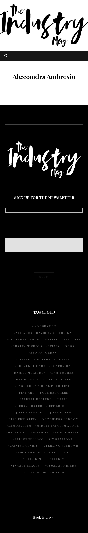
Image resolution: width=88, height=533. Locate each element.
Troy (65, 452)
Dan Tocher (62, 372)
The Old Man (29, 452)
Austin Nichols (28, 346)
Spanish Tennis (23, 445)
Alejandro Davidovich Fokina (44, 333)
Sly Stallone (60, 439)
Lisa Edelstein (23, 419)
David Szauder (57, 379)
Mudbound (17, 432)
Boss (70, 346)
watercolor (34, 472)
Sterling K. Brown (61, 445)
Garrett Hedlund (35, 399)
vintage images (25, 465)
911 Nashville (43, 326)
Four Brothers (54, 392)
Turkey (57, 459)
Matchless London (60, 419)
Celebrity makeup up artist (44, 359)
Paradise (40, 432)
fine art (27, 392)
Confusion (61, 366)
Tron (51, 452)
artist (51, 339)
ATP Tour (72, 339)
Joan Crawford (30, 412)
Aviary (54, 346)
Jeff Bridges (59, 406)
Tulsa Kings (34, 459)
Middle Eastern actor (58, 425)
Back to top (42, 517)
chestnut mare (31, 366)
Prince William (29, 439)
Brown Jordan (43, 352)
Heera (62, 399)
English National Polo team (44, 386)
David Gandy (27, 379)
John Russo (61, 412)
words (58, 472)
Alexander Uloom (23, 339)
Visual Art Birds (61, 465)
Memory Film (20, 425)
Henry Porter (29, 406)
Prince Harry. (67, 432)
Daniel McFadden (30, 372)
